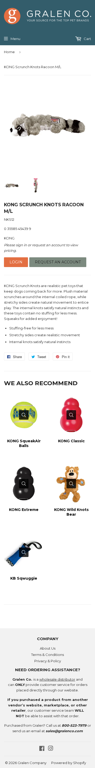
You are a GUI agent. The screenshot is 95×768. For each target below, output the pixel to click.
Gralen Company (32, 763)
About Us (47, 648)
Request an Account (58, 262)
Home (9, 52)
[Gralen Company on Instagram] (50, 749)
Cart (87, 39)
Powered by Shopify (68, 763)
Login (16, 262)
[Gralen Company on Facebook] (42, 749)
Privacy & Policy (47, 661)
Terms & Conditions (47, 654)
